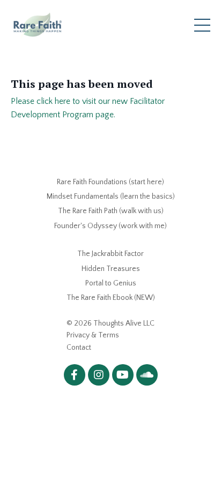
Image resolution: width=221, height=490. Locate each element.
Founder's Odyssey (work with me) (110, 226)
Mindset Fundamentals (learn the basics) (111, 196)
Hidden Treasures (111, 269)
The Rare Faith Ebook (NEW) (111, 297)
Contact (79, 347)
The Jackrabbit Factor (110, 254)
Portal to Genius (110, 283)
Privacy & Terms (93, 335)
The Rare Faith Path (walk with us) (111, 211)
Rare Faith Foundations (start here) (110, 182)
